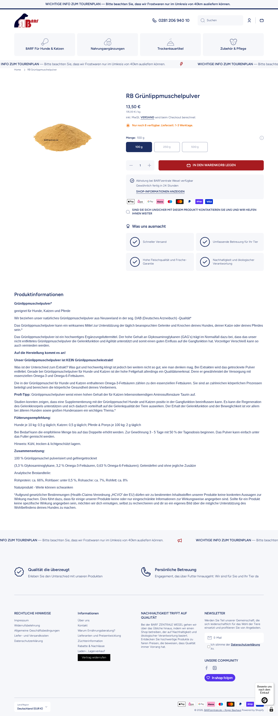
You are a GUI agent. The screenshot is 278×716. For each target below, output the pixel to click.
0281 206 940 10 (174, 20)
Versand (147, 117)
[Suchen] (201, 20)
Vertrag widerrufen (94, 657)
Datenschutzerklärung (28, 641)
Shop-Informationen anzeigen (160, 191)
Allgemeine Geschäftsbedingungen (37, 630)
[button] (262, 20)
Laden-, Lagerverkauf (91, 651)
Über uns (84, 620)
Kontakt (83, 625)
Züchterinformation (90, 641)
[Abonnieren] (259, 638)
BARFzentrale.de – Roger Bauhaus (222, 710)
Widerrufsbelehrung (27, 625)
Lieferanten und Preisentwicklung (99, 635)
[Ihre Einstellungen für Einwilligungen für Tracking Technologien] (271, 709)
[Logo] (26, 20)
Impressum (21, 620)
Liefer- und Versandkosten (31, 635)
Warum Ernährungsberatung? (96, 630)
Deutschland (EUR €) (30, 708)
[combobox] (220, 20)
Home (17, 69)
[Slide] (262, 138)
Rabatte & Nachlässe (91, 646)
